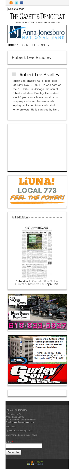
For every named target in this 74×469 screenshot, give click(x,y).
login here (51, 284)
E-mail (9, 442)
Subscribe (22, 281)
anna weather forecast (37, 167)
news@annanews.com (23, 422)
